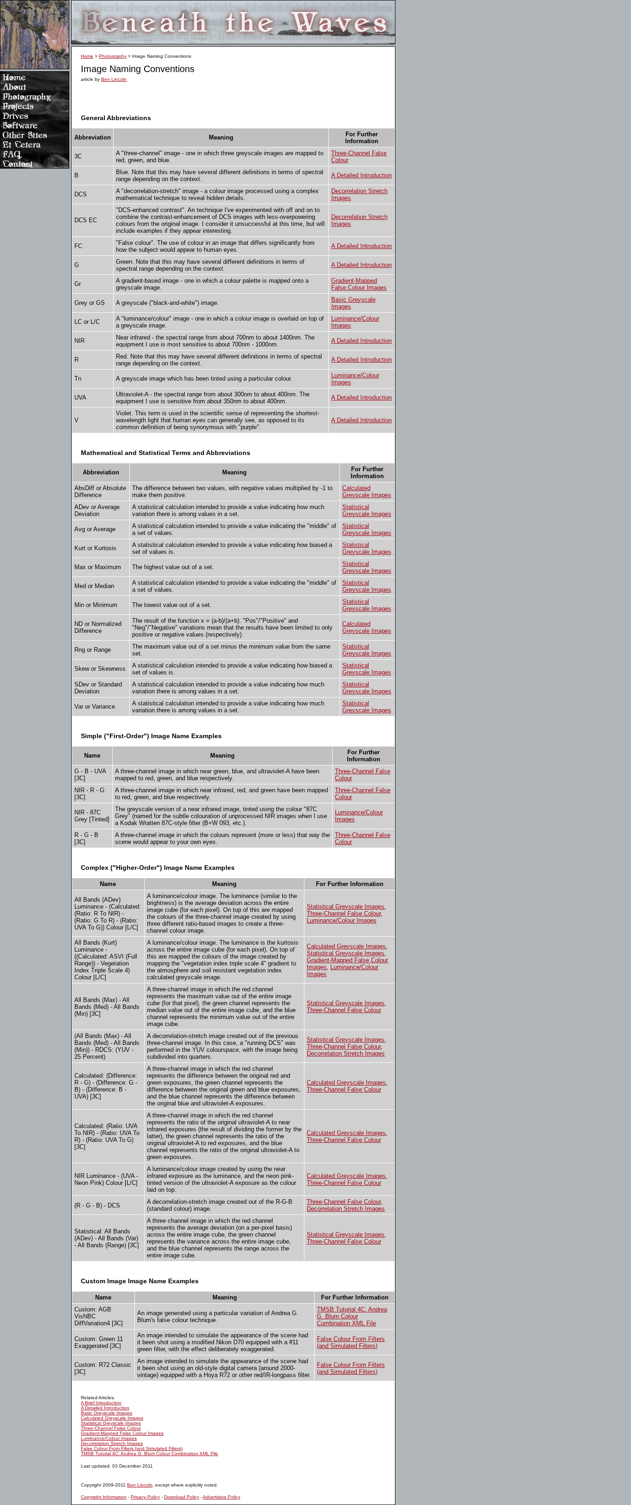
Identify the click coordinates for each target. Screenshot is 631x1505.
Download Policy (181, 1496)
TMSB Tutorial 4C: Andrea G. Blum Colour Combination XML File (352, 1316)
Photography (113, 56)
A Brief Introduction (101, 1402)
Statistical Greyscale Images (366, 510)
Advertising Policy (221, 1496)
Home (87, 56)
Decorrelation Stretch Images (346, 1053)
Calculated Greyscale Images (366, 491)
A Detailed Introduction (361, 175)
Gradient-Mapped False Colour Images (359, 284)
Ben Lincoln (114, 79)
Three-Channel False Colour (344, 913)
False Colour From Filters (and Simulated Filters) (351, 1342)
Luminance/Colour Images (341, 920)
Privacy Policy (145, 1496)
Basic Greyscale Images (106, 1412)
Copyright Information (104, 1496)
